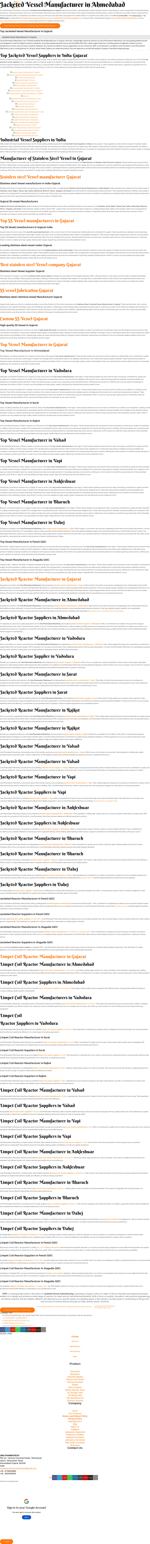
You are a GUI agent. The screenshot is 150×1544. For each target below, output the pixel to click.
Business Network (75, 1401)
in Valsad (51, 1096)
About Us (75, 1427)
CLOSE (6, 1541)
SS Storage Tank (75, 1393)
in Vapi (77, 1127)
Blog (95, 5)
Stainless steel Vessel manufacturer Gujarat (40, 177)
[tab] (75, 37)
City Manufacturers (75, 1398)
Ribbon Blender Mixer (75, 1390)
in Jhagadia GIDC (28, 1286)
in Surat (58, 1042)
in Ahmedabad (57, 970)
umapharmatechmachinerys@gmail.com (67, 18)
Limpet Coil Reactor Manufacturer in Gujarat (43, 956)
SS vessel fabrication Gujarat (26, 290)
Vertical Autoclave (75, 1382)
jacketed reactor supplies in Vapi (105, 801)
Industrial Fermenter (75, 1437)
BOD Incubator (75, 1387)
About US (52, 5)
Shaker (75, 1385)
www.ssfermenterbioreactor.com (12, 21)
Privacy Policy (75, 1419)
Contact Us (104, 5)
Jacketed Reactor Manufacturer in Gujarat (40, 579)
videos (88, 5)
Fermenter (75, 1371)
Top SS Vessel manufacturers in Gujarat (37, 220)
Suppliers (75, 1429)
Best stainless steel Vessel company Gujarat (40, 264)
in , (25, 891)
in (59, 528)
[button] (75, 177)
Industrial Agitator (75, 1377)
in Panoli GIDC (26, 919)
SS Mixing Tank (75, 1395)
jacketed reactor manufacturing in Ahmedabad (107, 611)
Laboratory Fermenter (75, 1440)
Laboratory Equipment (75, 1432)
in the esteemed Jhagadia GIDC (66, 932)
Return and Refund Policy (75, 1416)
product (62, 5)
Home (75, 1411)
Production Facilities (75, 5)
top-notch (48, 1247)
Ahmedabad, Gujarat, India (102, 1308)
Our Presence (75, 1413)
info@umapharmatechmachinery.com (35, 18)
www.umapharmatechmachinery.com (126, 18)
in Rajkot (50, 1068)
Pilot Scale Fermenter (75, 1442)
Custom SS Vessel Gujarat (24, 318)
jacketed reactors (86, 878)
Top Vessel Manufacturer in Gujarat (34, 344)
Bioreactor (75, 1374)
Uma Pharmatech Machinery (104, 1306)
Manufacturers (75, 1421)
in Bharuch (48, 1188)
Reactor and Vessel (75, 1379)
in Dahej (27, 1235)
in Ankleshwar (55, 1158)
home (44, 5)
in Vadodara (78, 1004)
